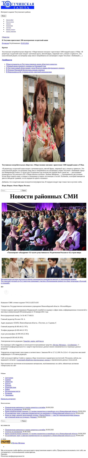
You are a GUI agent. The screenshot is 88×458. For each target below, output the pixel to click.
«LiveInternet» (72, 345)
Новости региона (10, 21)
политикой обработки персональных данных (33, 360)
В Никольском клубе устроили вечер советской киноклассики (29, 72)
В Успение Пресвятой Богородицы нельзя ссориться (25, 70)
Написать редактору (10, 29)
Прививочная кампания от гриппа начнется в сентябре (25, 407)
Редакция (5, 43)
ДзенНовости (7, 60)
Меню (3, 16)
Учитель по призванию (13, 409)
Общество (8, 23)
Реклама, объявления (11, 31)
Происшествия (9, 25)
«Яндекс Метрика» (59, 345)
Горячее (8, 380)
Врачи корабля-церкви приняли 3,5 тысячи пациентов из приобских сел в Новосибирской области (41, 411)
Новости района (9, 19)
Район (7, 389)
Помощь (8, 385)
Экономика (9, 395)
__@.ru (33, 341)
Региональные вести (12, 391)
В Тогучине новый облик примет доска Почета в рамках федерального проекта (35, 68)
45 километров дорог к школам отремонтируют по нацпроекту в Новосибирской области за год (40, 413)
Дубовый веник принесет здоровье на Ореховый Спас (26, 66)
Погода (8, 383)
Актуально (8, 27)
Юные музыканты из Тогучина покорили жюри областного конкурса (31, 64)
